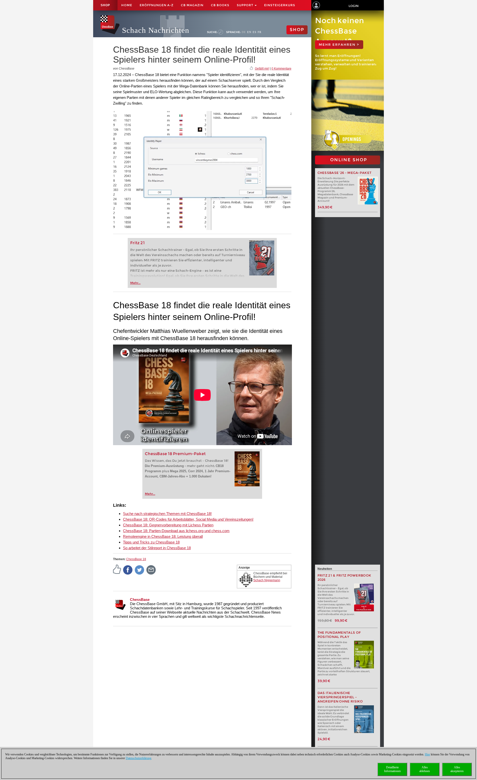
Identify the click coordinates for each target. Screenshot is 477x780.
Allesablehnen (424, 769)
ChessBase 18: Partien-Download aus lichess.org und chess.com (176, 531)
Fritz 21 (137, 242)
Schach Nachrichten (155, 30)
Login (353, 6)
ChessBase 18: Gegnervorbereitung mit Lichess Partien (168, 525)
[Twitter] (139, 569)
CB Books (220, 5)
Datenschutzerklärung (138, 758)
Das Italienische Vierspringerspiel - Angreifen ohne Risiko (340, 697)
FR (259, 32)
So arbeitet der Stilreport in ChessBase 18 (157, 548)
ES (254, 32)
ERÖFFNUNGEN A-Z (156, 5)
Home (126, 5)
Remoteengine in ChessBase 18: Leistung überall (163, 536)
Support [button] (245, 5)
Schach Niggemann (266, 580)
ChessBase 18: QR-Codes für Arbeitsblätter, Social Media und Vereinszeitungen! (188, 519)
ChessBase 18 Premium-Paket (175, 453)
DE (244, 32)
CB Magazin (192, 5)
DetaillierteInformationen (392, 769)
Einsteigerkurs (279, 5)
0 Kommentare (281, 68)
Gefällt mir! (262, 68)
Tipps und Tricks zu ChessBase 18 (151, 542)
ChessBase (140, 599)
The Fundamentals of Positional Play (339, 634)
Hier (427, 754)
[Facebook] (127, 569)
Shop (105, 5)
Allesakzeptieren (457, 769)
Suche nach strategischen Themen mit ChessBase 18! (167, 513)
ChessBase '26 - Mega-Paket (345, 173)
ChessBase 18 (136, 559)
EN (249, 32)
